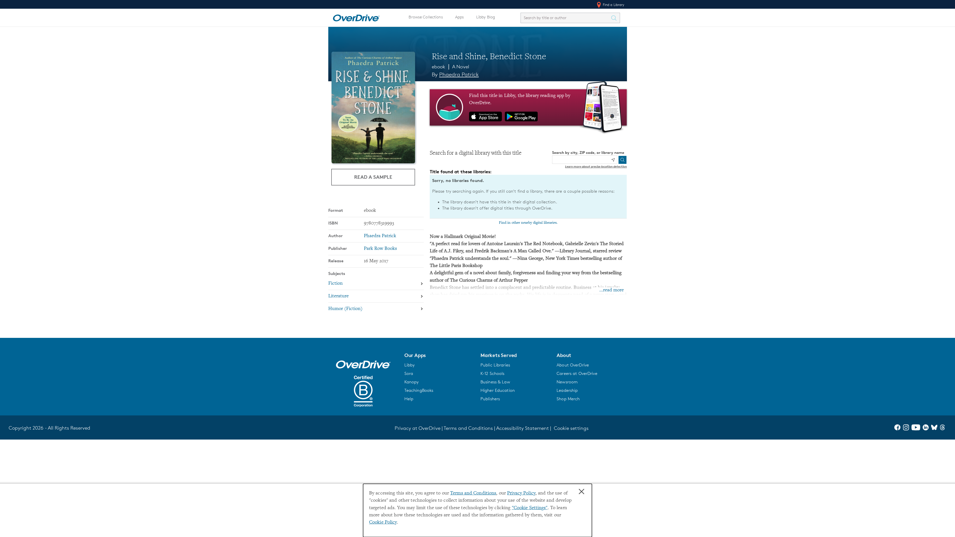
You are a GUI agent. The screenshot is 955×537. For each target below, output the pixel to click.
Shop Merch (568, 398)
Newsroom (567, 381)
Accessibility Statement (522, 428)
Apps (459, 17)
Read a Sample (373, 177)
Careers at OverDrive (577, 373)
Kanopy (411, 381)
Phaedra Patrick (459, 74)
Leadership (567, 390)
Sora (408, 373)
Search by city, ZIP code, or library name (588, 152)
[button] (439, 355)
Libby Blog (485, 17)
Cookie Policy (383, 522)
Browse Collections (426, 17)
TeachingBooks (418, 390)
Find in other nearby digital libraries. (528, 223)
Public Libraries (495, 364)
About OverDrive (573, 364)
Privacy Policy (521, 493)
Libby (409, 364)
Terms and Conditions (473, 493)
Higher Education (497, 390)
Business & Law (495, 381)
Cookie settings (571, 428)
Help (409, 398)
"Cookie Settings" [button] (530, 508)
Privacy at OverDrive (417, 428)
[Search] (622, 160)
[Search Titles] (615, 18)
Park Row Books (380, 248)
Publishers (490, 398)
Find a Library (613, 4)
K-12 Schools (492, 373)
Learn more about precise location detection (596, 166)
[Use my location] (613, 160)
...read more (611, 290)
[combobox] (566, 18)
